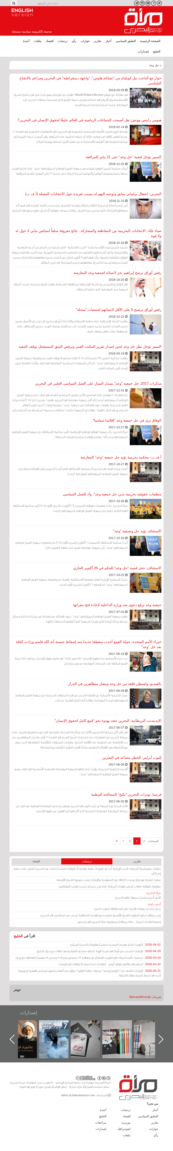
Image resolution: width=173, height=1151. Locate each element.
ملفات (38, 41)
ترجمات (63, 41)
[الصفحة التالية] (123, 841)
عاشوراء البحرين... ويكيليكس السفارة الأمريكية (58, 1030)
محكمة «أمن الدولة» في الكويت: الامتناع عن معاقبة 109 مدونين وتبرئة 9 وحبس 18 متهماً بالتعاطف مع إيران (88, 957)
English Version (22, 12)
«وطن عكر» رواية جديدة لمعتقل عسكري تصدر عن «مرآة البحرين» (121, 1032)
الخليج (156, 51)
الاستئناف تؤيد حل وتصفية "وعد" (137, 531)
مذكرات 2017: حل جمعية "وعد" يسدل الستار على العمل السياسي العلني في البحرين (98, 383)
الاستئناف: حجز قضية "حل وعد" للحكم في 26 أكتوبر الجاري (117, 568)
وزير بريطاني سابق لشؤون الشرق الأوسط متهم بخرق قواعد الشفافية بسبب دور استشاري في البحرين (100, 915)
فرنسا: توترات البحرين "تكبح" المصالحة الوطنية (126, 794)
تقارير (97, 41)
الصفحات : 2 (151, 841)
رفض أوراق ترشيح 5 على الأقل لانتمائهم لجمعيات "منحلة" (118, 310)
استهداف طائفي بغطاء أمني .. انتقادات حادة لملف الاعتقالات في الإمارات (109, 964)
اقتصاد (50, 41)
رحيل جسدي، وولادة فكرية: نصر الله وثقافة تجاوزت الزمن (127, 906)
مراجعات (100, 1122)
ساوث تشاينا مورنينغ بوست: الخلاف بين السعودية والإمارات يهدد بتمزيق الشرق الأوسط (109, 879)
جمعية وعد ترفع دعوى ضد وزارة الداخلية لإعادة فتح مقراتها (117, 605)
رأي (74, 41)
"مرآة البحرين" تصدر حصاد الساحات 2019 (153, 1030)
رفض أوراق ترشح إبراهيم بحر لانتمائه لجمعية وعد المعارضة (117, 273)
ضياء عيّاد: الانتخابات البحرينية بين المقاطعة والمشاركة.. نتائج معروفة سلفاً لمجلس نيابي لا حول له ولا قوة (88, 233)
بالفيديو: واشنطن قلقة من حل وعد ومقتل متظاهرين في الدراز (114, 684)
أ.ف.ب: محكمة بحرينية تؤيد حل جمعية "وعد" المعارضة (120, 457)
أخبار (108, 41)
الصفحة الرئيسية (150, 41)
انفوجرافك (124, 1129)
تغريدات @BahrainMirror (145, 997)
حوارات (85, 41)
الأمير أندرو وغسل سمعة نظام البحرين (138, 895)
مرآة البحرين (143, 21)
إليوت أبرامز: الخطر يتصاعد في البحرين (131, 758)
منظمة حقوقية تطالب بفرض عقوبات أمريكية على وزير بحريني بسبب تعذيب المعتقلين (110, 886)
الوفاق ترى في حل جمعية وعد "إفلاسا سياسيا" (127, 420)
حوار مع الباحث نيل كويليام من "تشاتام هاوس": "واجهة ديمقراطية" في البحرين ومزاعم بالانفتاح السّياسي (90, 80)
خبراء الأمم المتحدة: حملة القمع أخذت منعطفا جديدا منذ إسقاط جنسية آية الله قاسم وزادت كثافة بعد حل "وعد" (88, 644)
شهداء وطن (26, 1025)
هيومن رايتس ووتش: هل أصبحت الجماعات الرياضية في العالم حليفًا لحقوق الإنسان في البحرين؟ (89, 120)
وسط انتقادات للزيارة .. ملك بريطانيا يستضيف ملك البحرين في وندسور (119, 921)
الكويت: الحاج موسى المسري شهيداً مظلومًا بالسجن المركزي (115, 944)
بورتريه (126, 1122)
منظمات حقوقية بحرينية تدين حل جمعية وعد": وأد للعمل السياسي (112, 494)
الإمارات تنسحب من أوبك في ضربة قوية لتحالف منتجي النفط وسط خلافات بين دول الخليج (99, 951)
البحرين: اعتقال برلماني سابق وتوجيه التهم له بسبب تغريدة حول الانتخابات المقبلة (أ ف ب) (93, 194)
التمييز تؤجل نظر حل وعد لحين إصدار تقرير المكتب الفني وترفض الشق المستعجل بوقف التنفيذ (90, 347)
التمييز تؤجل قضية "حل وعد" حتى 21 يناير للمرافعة (123, 157)
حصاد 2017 (90, 1025)
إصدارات (143, 51)
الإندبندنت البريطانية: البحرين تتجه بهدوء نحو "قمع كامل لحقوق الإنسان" (108, 721)
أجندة (26, 41)
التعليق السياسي (126, 41)
